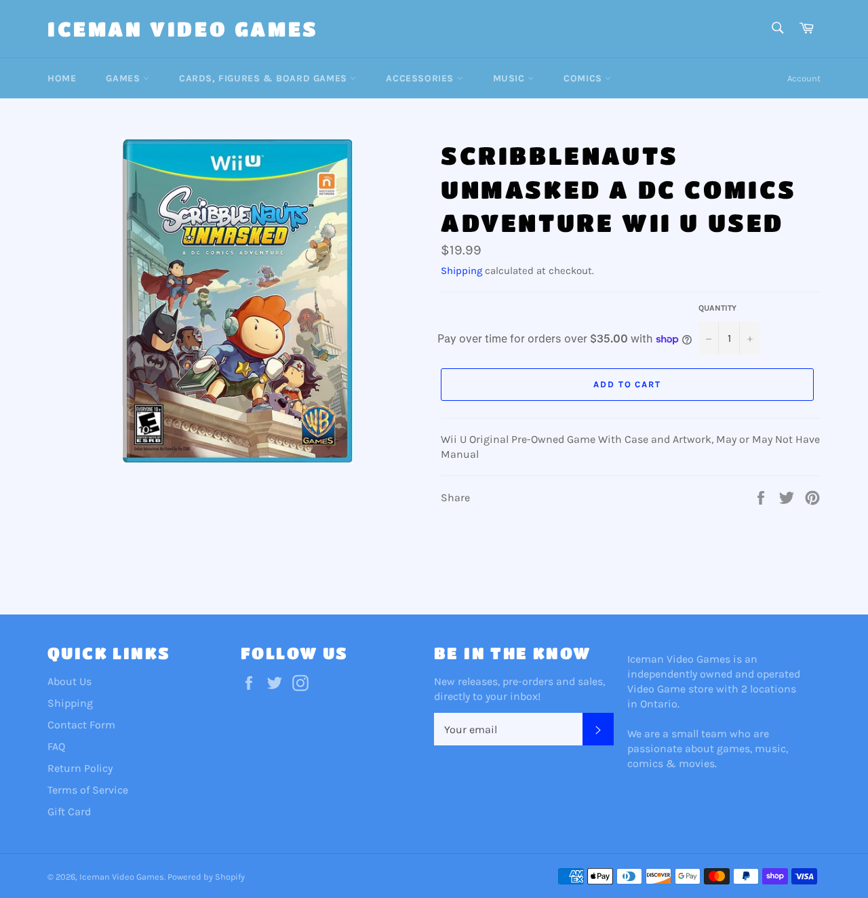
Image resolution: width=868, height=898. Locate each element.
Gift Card (69, 811)
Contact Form (81, 724)
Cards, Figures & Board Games (264, 78)
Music (510, 78)
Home (61, 78)
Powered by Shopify (206, 877)
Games (124, 78)
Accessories (421, 78)
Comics (584, 78)
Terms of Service (87, 789)
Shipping (461, 271)
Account (804, 78)
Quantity (717, 308)
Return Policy (80, 768)
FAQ (56, 746)
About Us (69, 681)
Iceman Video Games (183, 28)
